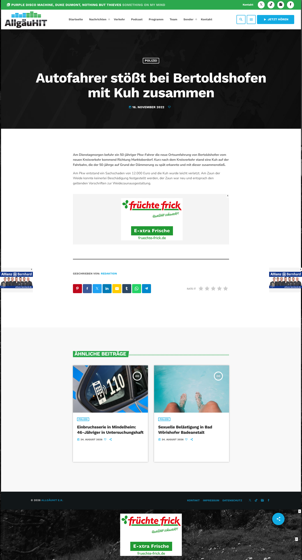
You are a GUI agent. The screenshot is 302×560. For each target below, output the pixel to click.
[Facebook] (290, 4)
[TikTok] (270, 4)
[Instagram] (280, 4)
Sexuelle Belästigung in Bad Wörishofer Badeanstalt (185, 430)
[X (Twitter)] (261, 4)
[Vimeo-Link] (26, 19)
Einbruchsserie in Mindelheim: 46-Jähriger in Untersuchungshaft (110, 430)
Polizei (151, 60)
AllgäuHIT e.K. (52, 500)
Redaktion (109, 273)
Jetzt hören (275, 19)
